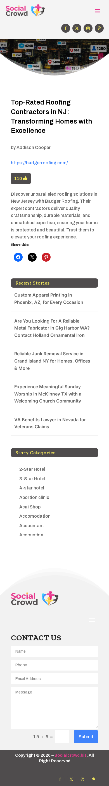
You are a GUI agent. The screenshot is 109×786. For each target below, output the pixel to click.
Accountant (31, 525)
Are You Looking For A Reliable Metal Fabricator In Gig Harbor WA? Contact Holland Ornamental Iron (52, 328)
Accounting (31, 534)
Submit (86, 736)
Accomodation (35, 516)
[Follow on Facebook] (65, 28)
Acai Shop (30, 507)
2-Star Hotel (32, 469)
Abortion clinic (34, 497)
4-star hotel (31, 488)
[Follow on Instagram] (88, 28)
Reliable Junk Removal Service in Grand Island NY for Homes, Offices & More (52, 361)
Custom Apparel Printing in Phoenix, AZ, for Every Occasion (48, 298)
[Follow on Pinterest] (99, 28)
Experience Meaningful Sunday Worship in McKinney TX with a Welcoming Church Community (47, 394)
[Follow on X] (76, 28)
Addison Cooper (33, 147)
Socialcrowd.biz (70, 755)
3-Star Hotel (32, 478)
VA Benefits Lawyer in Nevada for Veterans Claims (50, 423)
